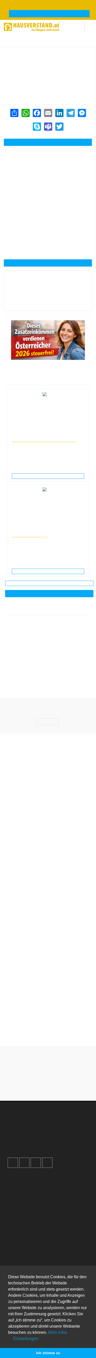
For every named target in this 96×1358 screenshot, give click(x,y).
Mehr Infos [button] (57, 1332)
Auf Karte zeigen (50, 263)
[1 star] (29, 1084)
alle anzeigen (49, 594)
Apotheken (21, 1245)
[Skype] (36, 126)
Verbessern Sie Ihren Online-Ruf (39, 1132)
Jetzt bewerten (48, 302)
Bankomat (21, 1250)
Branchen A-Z (24, 1234)
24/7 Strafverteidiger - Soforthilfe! (44, 439)
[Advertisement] (48, 174)
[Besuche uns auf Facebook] (13, 1163)
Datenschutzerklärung (30, 1194)
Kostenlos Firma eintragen (34, 1142)
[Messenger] (81, 113)
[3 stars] (48, 1084)
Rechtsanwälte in (24, 435)
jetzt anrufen (51, 142)
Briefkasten (22, 1256)
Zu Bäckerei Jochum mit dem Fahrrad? (48, 1004)
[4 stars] (57, 1084)
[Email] (48, 113)
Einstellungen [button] (25, 1338)
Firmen (38, 44)
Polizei (18, 1261)
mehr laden (49, 583)
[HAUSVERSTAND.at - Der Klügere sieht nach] (32, 26)
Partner (19, 1210)
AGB (16, 1205)
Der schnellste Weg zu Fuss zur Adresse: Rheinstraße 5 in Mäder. (48, 1030)
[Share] (14, 113)
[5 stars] (66, 1084)
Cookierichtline (24, 1199)
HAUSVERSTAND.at (16, 44)
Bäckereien (53, 44)
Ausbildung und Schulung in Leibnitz (37, 530)
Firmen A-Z (22, 1240)
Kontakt (19, 1178)
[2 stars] (39, 1084)
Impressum (22, 1188)
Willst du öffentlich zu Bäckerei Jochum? (48, 980)
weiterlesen (50, 476)
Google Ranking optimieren (35, 1126)
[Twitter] (59, 126)
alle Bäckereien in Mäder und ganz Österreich (42, 82)
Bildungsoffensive (29, 535)
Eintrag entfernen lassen (27, 59)
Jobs (16, 1183)
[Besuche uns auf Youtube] (36, 1163)
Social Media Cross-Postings (36, 1137)
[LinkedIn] (59, 113)
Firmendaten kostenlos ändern (32, 53)
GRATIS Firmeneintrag (49, 14)
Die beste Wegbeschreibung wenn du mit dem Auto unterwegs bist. (48, 954)
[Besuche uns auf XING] (47, 1163)
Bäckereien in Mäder (77, 44)
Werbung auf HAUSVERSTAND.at (40, 1121)
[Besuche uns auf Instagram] (24, 1163)
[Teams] (48, 126)
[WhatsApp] (25, 113)
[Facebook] (36, 113)
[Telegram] (70, 113)
